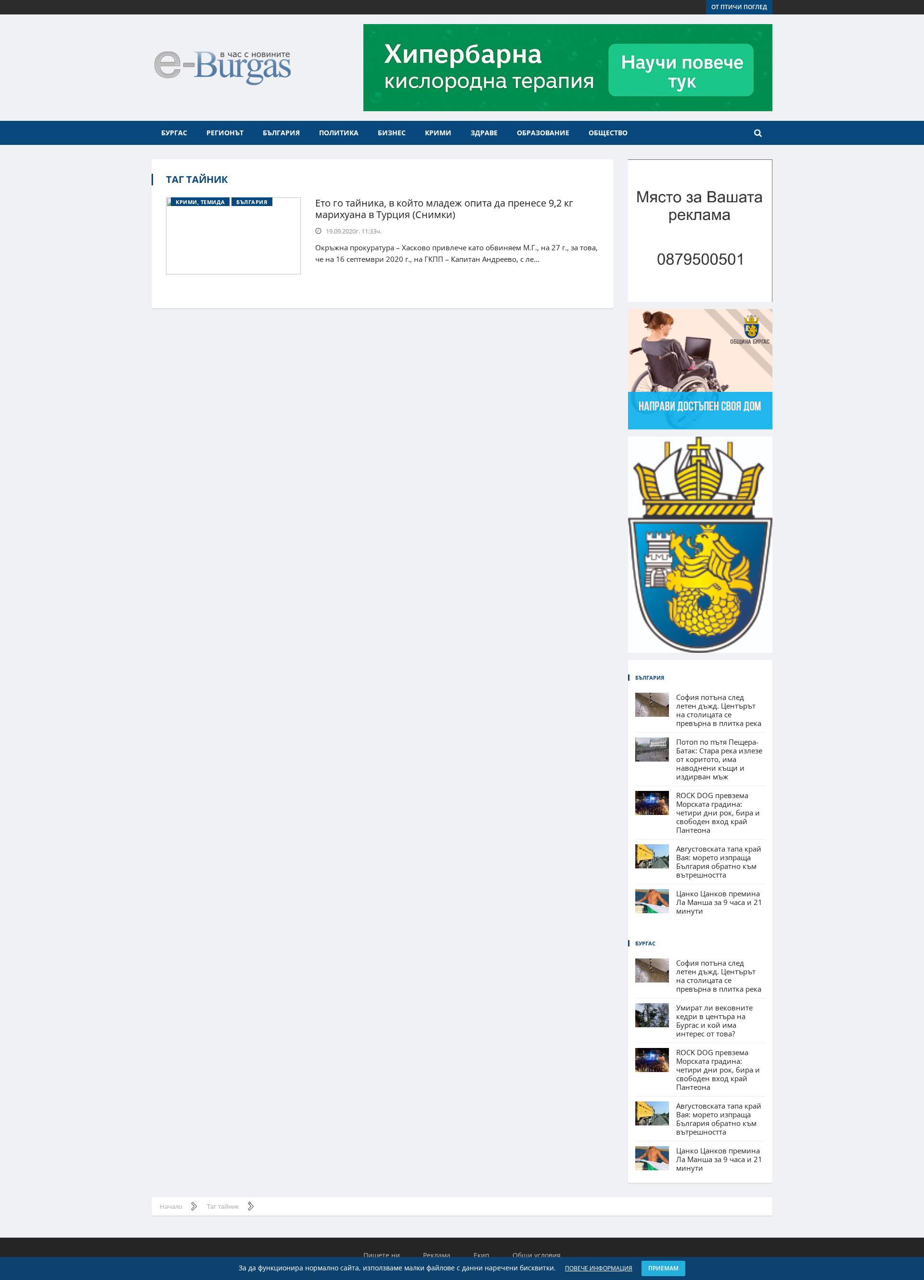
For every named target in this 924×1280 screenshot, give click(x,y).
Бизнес (392, 132)
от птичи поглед (739, 7)
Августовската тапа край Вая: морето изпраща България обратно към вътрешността (718, 861)
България (281, 132)
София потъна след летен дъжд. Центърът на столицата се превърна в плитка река (718, 710)
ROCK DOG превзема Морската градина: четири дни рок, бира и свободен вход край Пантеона (718, 812)
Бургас (174, 132)
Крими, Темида (200, 202)
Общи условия (537, 1255)
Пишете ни (381, 1255)
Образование (543, 132)
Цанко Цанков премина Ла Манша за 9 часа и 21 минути (719, 902)
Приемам (663, 1268)
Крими (438, 132)
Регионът (225, 132)
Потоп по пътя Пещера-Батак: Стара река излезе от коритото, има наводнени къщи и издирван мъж (719, 759)
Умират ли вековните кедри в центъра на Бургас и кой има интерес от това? (714, 1020)
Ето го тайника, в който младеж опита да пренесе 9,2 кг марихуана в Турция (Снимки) (444, 208)
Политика (339, 132)
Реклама (436, 1255)
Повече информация (598, 1268)
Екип (481, 1255)
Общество (608, 132)
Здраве (484, 132)
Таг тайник (197, 179)
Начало (171, 1206)
